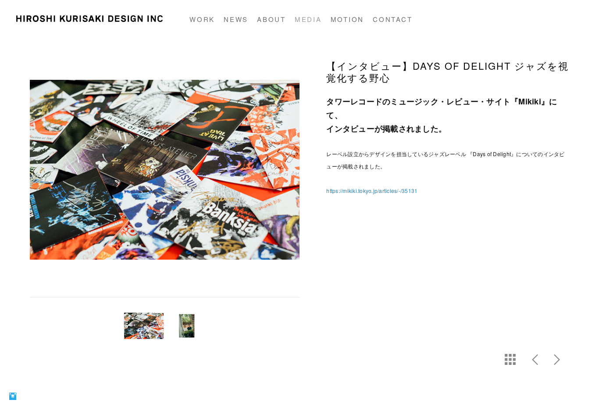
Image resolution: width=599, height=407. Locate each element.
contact (392, 19)
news (236, 19)
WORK (202, 19)
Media (308, 19)
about (271, 19)
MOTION (347, 19)
